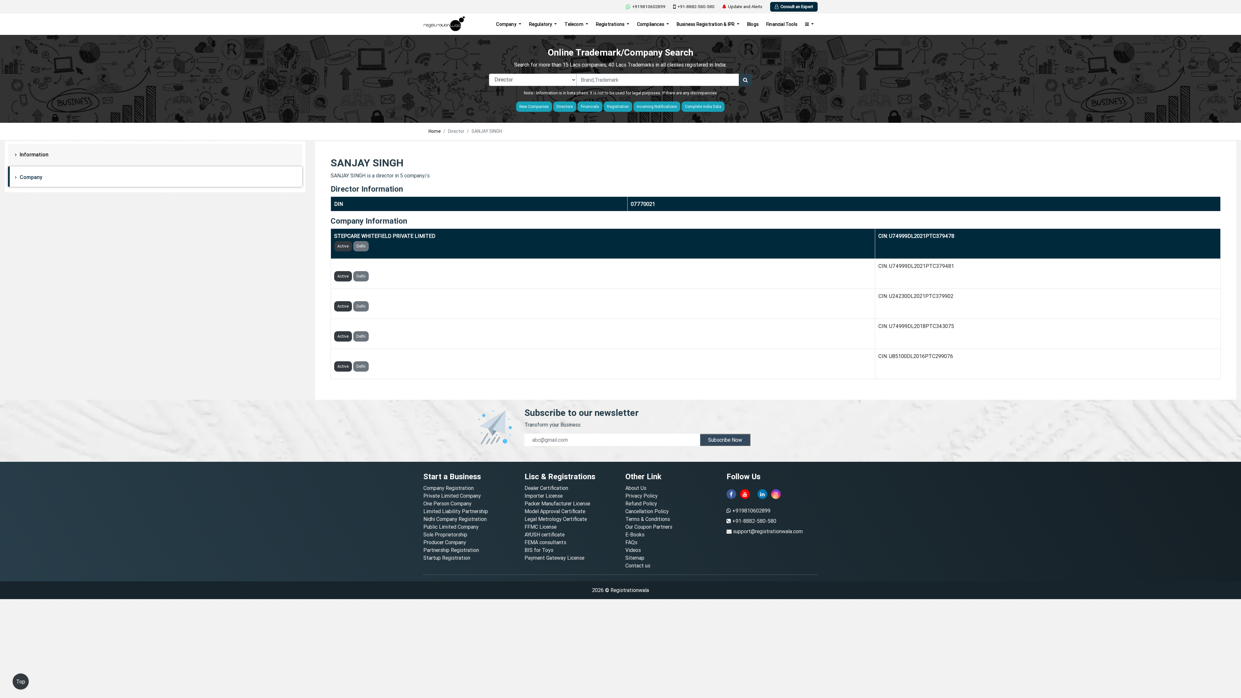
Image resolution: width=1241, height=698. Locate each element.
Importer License (544, 495)
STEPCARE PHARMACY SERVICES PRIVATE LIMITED (396, 296)
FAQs (631, 542)
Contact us (637, 565)
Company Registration (448, 488)
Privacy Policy (641, 495)
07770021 (643, 204)
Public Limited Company (451, 527)
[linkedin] (762, 494)
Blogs (752, 24)
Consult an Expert (796, 6)
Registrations (611, 24)
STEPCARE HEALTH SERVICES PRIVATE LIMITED (391, 326)
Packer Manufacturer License (557, 503)
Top (20, 681)
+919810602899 (648, 6)
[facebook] (731, 494)
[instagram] (776, 494)
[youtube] (745, 494)
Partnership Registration (451, 550)
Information (33, 154)
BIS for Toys (539, 550)
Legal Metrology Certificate (556, 519)
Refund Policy (641, 503)
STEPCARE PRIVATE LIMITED (369, 356)
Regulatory (541, 24)
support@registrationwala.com (768, 531)
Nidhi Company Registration (455, 519)
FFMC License (541, 527)
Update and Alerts (745, 6)
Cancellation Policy (647, 511)
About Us (635, 488)
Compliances (651, 24)
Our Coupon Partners (648, 527)
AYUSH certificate (545, 534)
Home (435, 131)
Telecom (574, 24)
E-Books (634, 534)
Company (506, 24)
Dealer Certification (546, 488)
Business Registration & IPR (706, 24)
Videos (633, 550)
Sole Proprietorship (445, 534)
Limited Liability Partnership (455, 511)
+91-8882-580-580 (696, 6)
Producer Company (444, 542)
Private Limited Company (452, 495)
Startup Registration (446, 558)
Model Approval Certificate (555, 511)
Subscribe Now (725, 440)
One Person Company (447, 503)
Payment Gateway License (554, 558)
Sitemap (634, 558)
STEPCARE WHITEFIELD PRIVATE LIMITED (384, 236)
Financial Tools (781, 24)
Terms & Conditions (647, 519)
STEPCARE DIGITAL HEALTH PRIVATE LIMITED (389, 266)
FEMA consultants (545, 542)
